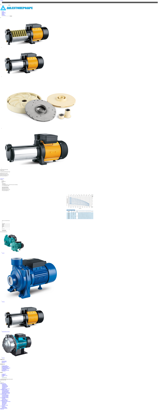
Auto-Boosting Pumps (5, 386)
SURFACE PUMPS (4, 365)
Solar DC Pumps (4, 399)
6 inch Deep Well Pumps (5, 396)
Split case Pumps (4, 403)
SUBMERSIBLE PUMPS (5, 366)
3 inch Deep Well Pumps (5, 394)
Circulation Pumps (4, 387)
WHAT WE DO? (4, 361)
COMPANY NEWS (4, 375)
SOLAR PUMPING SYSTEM (4, 397)
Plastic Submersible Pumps (5, 391)
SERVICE (3, 14)
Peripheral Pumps (4, 384)
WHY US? (3, 362)
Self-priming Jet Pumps (5, 385)
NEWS (3, 13)
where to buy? (2, 178)
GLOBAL (1, 0)
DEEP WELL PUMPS (5, 367)
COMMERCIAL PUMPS (5, 368)
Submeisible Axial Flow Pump (6, 392)
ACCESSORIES (4, 369)
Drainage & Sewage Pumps (5, 390)
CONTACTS (4, 15)
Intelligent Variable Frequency (6, 388)
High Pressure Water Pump (5, 370)
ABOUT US (3, 12)
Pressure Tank (4, 406)
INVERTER (3, 398)
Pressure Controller (4, 407)
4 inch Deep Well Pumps (5, 395)
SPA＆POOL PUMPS (5, 405)
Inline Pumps (3, 404)
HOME (3, 11)
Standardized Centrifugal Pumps (6, 401)
